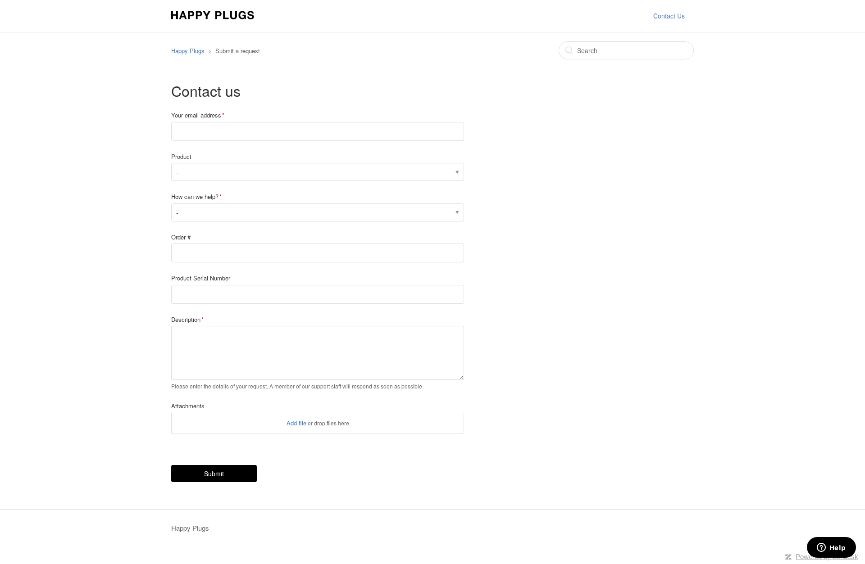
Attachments (188, 406)
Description (185, 319)
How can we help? (195, 196)
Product (181, 156)
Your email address (196, 115)
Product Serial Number (200, 278)
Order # (181, 237)
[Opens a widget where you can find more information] (831, 548)
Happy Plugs (188, 50)
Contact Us (669, 15)
